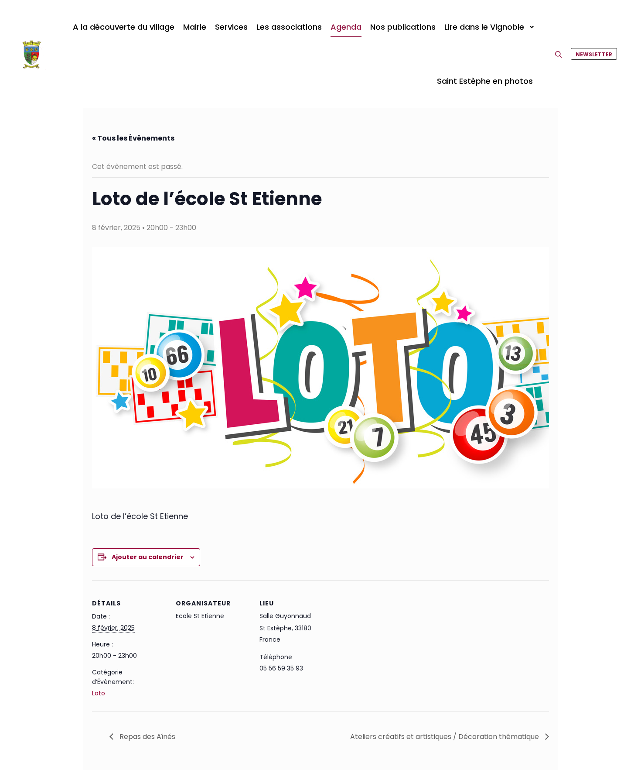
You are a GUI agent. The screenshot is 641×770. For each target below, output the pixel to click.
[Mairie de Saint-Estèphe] (31, 54)
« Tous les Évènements (133, 138)
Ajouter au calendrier (148, 557)
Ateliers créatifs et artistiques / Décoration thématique (445, 737)
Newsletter (594, 54)
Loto (98, 693)
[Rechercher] (558, 54)
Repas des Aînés (146, 737)
